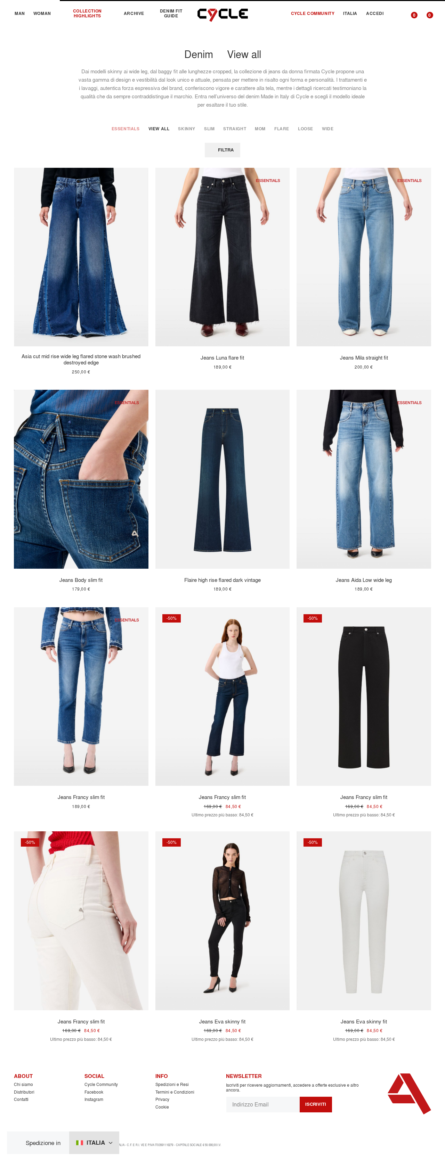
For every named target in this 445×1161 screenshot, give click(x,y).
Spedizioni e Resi (172, 1084)
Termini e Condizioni (174, 1092)
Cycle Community (101, 1084)
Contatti (21, 1099)
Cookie (162, 1107)
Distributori (24, 1092)
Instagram (93, 1099)
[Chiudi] (19, 1143)
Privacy (162, 1099)
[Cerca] (396, 13)
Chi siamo (23, 1084)
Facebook (93, 1092)
